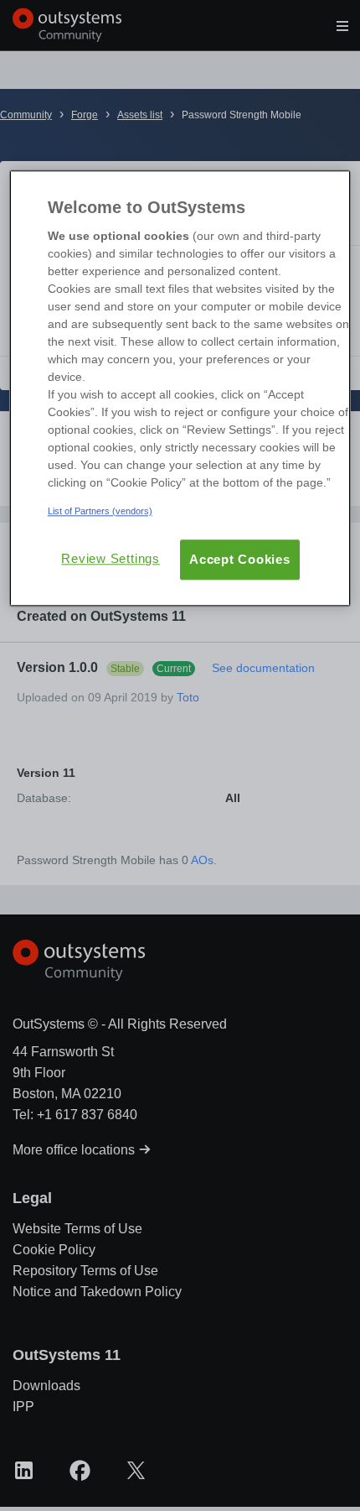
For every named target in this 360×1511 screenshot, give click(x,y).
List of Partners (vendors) (100, 511)
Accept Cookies (240, 560)
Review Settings (110, 559)
